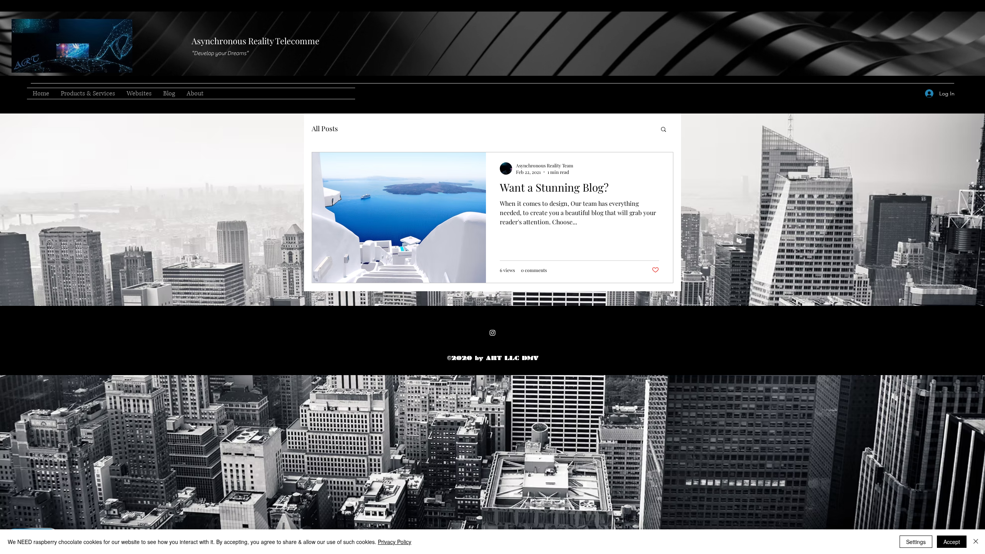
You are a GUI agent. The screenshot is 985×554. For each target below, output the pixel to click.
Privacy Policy (394, 542)
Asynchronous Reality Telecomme (255, 41)
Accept (951, 542)
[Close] (975, 542)
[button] (663, 130)
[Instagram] (492, 333)
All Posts (325, 128)
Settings (916, 542)
